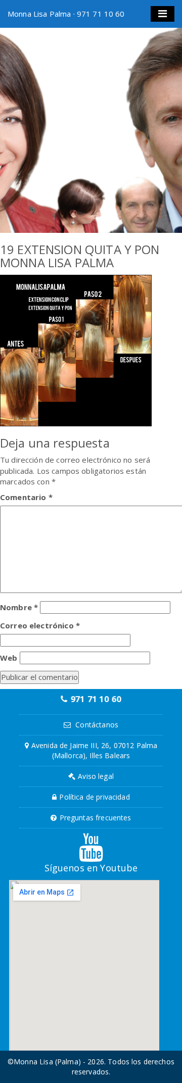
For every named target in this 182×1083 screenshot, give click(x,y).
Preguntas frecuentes (95, 817)
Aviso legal (96, 776)
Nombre (19, 607)
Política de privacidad (94, 797)
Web (8, 658)
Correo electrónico (40, 625)
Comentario (26, 497)
